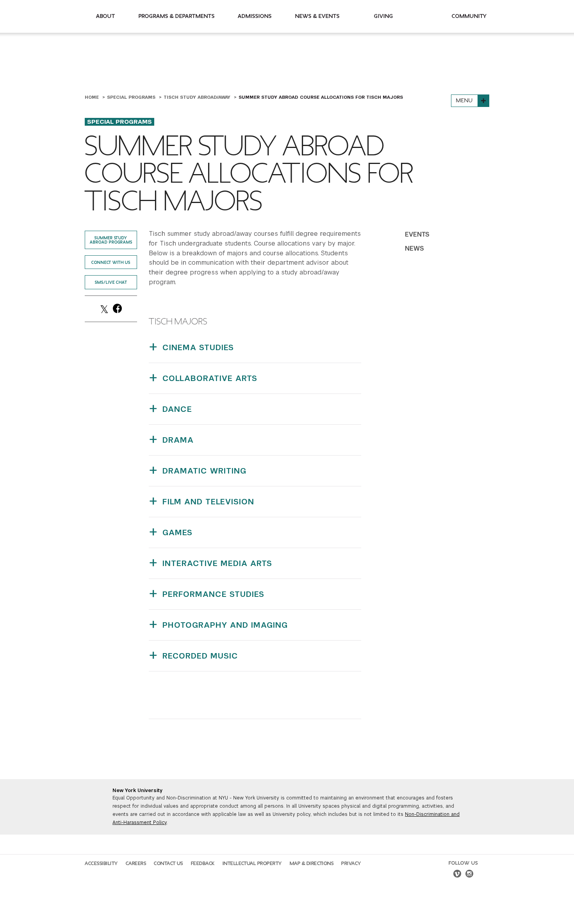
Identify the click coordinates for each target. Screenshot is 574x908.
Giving (383, 16)
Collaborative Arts (209, 378)
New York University (137, 790)
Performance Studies (213, 594)
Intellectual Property (252, 863)
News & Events (317, 16)
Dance (177, 409)
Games (177, 532)
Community (469, 16)
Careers (136, 863)
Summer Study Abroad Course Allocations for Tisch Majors (321, 97)
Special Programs (132, 97)
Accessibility (101, 863)
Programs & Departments (177, 16)
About (105, 16)
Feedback (203, 863)
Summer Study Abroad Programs (111, 240)
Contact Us (168, 863)
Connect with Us (110, 262)
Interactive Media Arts (217, 563)
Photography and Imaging (225, 625)
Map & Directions (312, 863)
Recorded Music (200, 656)
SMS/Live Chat (111, 282)
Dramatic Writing (204, 471)
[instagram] (469, 875)
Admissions (255, 16)
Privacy (351, 863)
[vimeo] (457, 875)
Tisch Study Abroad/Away (198, 97)
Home (92, 97)
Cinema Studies (198, 347)
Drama (178, 440)
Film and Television (208, 502)
